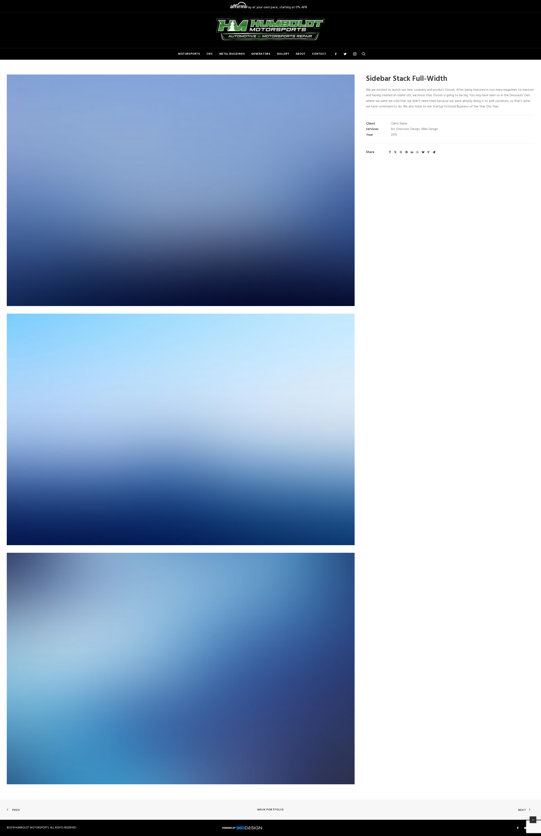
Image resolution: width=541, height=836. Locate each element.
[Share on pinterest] (406, 152)
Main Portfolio (270, 809)
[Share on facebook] (389, 152)
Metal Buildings (232, 54)
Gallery (283, 54)
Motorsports (189, 54)
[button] (337, 54)
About (301, 54)
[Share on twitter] (395, 152)
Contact (319, 54)
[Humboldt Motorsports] (271, 30)
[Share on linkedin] (411, 152)
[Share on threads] (400, 152)
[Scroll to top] (533, 819)
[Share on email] (433, 152)
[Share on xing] (428, 152)
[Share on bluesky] (422, 152)
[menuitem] (189, 54)
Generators (260, 54)
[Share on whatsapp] (417, 152)
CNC (209, 54)
